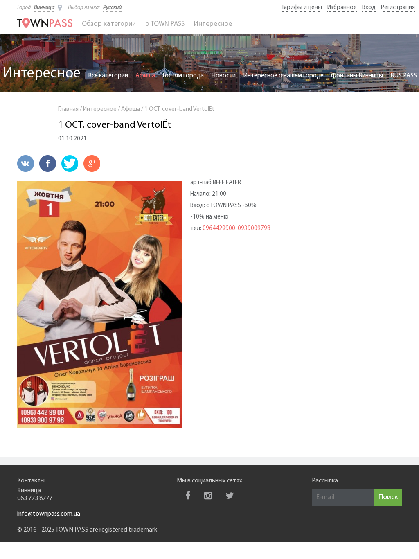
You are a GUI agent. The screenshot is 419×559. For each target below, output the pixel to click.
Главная (68, 109)
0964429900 (219, 228)
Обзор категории (109, 23)
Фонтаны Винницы (357, 75)
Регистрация (398, 8)
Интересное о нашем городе (283, 75)
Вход (369, 8)
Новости (223, 75)
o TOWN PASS (165, 23)
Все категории (108, 75)
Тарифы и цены (302, 8)
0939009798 (254, 228)
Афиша (145, 75)
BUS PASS (403, 75)
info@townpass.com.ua (48, 514)
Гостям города (183, 75)
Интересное (213, 23)
